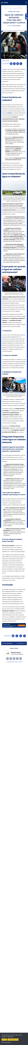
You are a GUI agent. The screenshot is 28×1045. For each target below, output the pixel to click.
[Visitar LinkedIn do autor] (14, 658)
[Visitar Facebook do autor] (7, 658)
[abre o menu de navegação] (26, 2)
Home (6, 8)
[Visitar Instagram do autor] (10, 658)
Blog (10, 8)
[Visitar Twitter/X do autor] (17, 658)
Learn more (10, 1036)
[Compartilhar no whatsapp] (11, 63)
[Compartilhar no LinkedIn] (17, 63)
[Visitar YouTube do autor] (20, 658)
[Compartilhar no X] (21, 63)
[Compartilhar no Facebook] (14, 63)
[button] (6, 1042)
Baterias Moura (17, 25)
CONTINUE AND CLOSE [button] (13, 1039)
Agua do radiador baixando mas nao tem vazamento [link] (18, 8)
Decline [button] (4, 1039)
